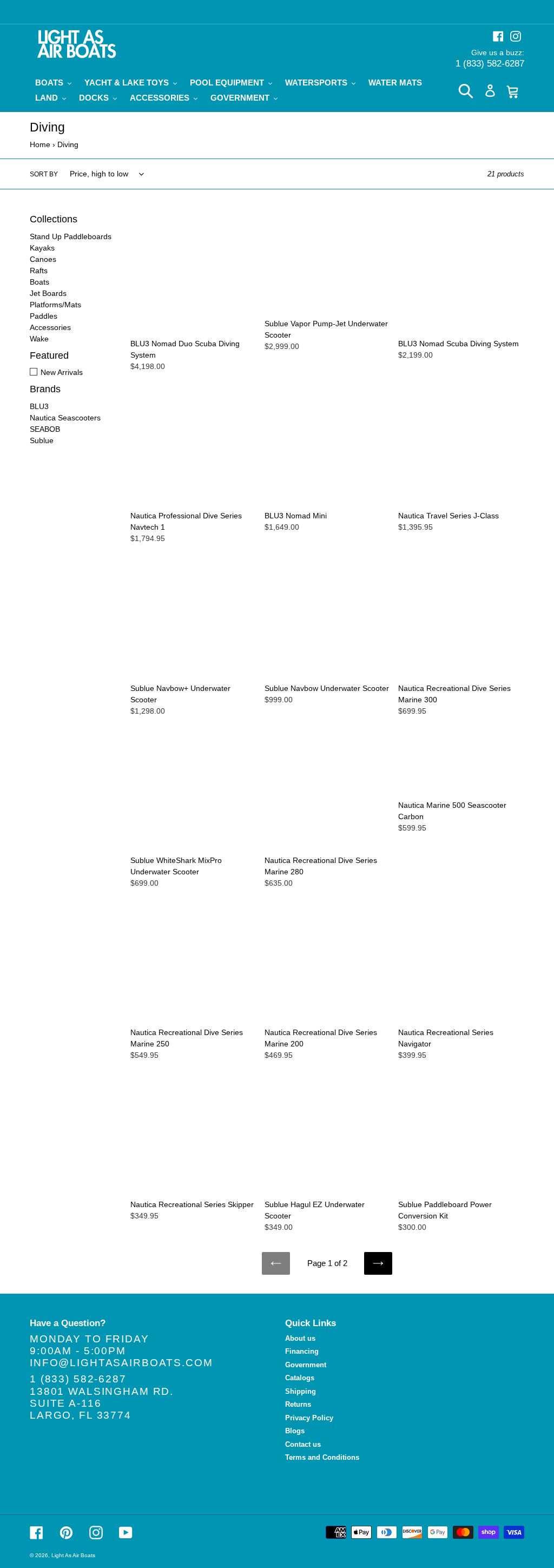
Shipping (300, 1391)
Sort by (44, 174)
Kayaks (42, 247)
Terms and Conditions (322, 1457)
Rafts (39, 270)
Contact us (303, 1444)
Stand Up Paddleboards (70, 236)
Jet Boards (48, 293)
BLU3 (39, 406)
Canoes (43, 259)
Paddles (43, 316)
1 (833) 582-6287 (490, 63)
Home (40, 144)
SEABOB (45, 429)
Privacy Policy (309, 1418)
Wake (39, 338)
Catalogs (299, 1378)
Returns (298, 1404)
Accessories (50, 327)
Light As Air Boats (73, 1555)
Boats (39, 282)
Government (305, 1365)
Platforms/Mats (55, 304)
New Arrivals (62, 372)
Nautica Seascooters (65, 417)
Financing (302, 1351)
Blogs (295, 1431)
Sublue (42, 440)
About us (300, 1338)
